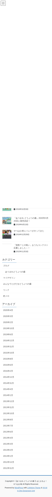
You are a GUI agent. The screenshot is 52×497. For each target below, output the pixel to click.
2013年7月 (8, 426)
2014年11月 (8, 383)
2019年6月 (8, 334)
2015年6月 (8, 365)
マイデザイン (9, 278)
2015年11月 (8, 346)
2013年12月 (8, 401)
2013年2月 (8, 450)
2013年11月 (8, 407)
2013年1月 (8, 456)
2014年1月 (8, 395)
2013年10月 (8, 413)
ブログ (6, 266)
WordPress (19, 488)
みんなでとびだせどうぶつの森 (17, 284)
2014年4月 (8, 389)
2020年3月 (8, 316)
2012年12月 (8, 462)
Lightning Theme (34, 488)
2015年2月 (8, 371)
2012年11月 (8, 468)
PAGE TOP (48, 479)
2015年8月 (8, 359)
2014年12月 (8, 377)
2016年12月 (8, 340)
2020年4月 (8, 310)
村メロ (6, 296)
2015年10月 (8, 353)
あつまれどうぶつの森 (15, 272)
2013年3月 (8, 444)
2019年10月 (8, 328)
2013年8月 (8, 419)
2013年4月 (8, 438)
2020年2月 (8, 322)
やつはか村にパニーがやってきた (29, 231)
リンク (6, 290)
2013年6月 (8, 432)
